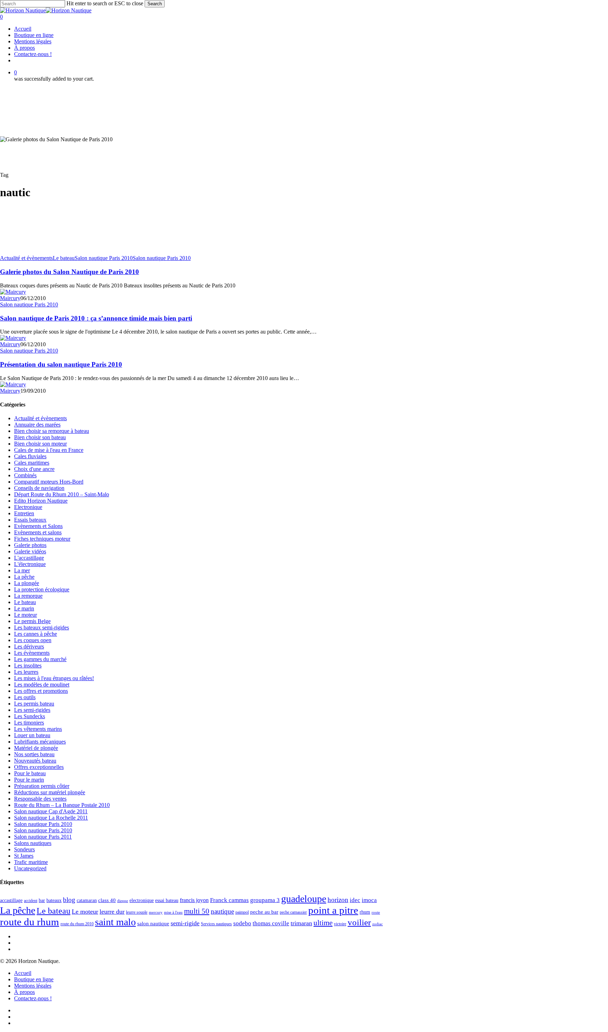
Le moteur (25, 615)
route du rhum (29, 921)
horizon (338, 899)
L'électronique (30, 564)
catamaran (87, 900)
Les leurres (26, 672)
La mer (22, 570)
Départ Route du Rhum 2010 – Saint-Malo (61, 494)
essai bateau (166, 900)
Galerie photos (30, 545)
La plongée (26, 583)
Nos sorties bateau (34, 754)
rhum (365, 912)
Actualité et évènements (26, 258)
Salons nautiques (32, 843)
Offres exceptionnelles (39, 767)
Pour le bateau (30, 773)
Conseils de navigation (39, 488)
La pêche (24, 577)
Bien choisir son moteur (40, 444)
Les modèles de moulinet (41, 685)
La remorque (28, 596)
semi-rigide (185, 923)
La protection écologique (41, 589)
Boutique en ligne (33, 979)
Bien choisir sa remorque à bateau (51, 431)
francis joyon (194, 900)
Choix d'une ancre (34, 469)
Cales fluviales (30, 456)
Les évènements (32, 653)
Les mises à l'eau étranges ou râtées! (54, 678)
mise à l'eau (173, 912)
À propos (24, 992)
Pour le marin (29, 780)
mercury (156, 912)
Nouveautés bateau (35, 761)
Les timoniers (29, 723)
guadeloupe (303, 898)
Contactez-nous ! (33, 998)
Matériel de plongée (36, 748)
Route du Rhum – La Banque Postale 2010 (62, 805)
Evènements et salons (38, 532)
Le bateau (64, 258)
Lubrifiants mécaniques (40, 742)
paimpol (242, 912)
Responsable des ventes (40, 799)
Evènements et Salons (38, 526)
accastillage (11, 900)
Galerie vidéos (30, 551)
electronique (141, 900)
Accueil (22, 973)
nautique (222, 911)
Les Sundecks (29, 716)
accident (30, 900)
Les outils (25, 697)
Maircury (10, 298)
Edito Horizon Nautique (41, 501)
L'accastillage (29, 558)
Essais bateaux (30, 520)
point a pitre (333, 910)
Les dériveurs (29, 646)
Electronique (28, 507)
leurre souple (136, 912)
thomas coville (271, 923)
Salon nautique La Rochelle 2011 (51, 818)
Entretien (24, 513)
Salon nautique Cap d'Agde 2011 (51, 811)
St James (23, 856)
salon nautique (153, 923)
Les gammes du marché (40, 659)
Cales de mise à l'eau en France (48, 450)
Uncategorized (30, 868)
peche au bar (264, 912)
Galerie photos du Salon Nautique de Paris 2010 (69, 271)
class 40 (107, 900)
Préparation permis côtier (41, 786)
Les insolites (28, 666)
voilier (359, 922)
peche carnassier (293, 912)
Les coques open (32, 640)
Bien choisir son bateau (40, 437)
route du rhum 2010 (77, 923)
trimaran (301, 923)
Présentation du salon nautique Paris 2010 (61, 364)
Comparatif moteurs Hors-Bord (48, 482)
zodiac (377, 924)
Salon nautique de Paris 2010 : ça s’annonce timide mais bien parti (96, 318)
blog (69, 899)
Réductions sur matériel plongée (49, 792)
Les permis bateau (34, 704)
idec (355, 900)
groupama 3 (265, 900)
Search (154, 3)
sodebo (242, 923)
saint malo (115, 921)
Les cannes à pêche (35, 634)
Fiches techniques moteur (42, 539)
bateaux (54, 900)
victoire (340, 923)
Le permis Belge (32, 621)
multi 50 (196, 911)
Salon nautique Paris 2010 (104, 258)
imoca (369, 900)
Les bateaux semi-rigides (41, 627)
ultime (323, 923)
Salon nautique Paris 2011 (43, 837)
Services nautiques (216, 923)
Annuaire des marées (37, 425)
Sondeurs (24, 849)
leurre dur (112, 911)
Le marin (24, 608)
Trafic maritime (31, 862)
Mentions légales (32, 986)
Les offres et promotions (41, 691)
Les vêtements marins (38, 729)
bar (42, 900)
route (376, 912)
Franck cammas (229, 900)
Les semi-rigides (32, 710)
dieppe (122, 901)
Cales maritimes (31, 463)
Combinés (25, 475)
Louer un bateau (32, 735)
